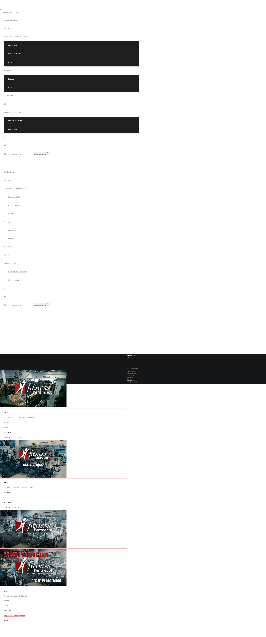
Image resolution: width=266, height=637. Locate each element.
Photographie (9, 180)
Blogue (6, 255)
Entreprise (12, 230)
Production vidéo (10, 172)
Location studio (14, 197)
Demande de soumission (13, 264)
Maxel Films (8, 247)
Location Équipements (16, 205)
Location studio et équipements (16, 189)
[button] (5, 146)
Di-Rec (11, 214)
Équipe (11, 239)
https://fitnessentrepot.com (14, 437)
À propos (7, 222)
